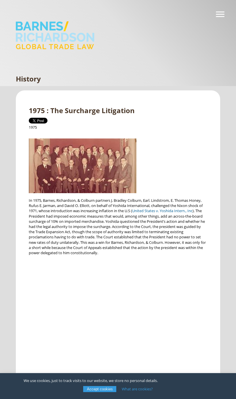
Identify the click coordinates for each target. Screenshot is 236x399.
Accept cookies (100, 389)
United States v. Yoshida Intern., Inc (162, 210)
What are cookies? (137, 389)
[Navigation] (220, 14)
